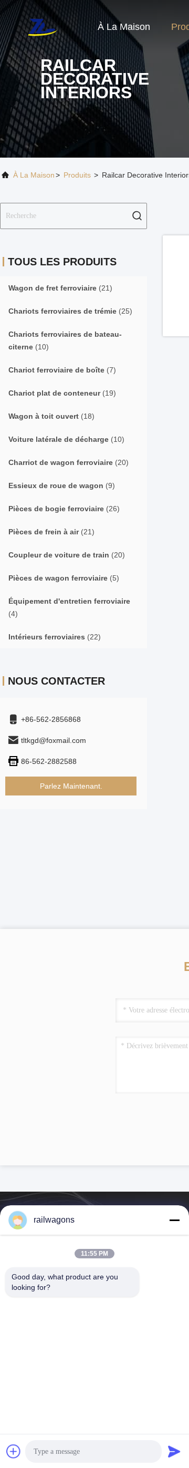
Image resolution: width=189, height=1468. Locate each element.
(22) (54, 637)
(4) (69, 607)
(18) (51, 416)
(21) (60, 288)
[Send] (174, 1451)
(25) (70, 311)
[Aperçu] (42, 26)
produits (77, 175)
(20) (68, 462)
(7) (62, 370)
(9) (61, 485)
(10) (65, 340)
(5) (63, 578)
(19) (62, 393)
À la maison (124, 27)
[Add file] (13, 1451)
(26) (64, 508)
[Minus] (174, 1220)
